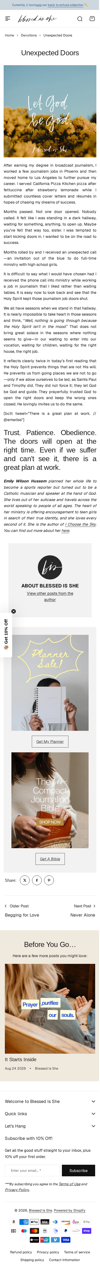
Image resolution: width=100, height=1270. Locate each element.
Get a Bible (50, 858)
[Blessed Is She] (37, 18)
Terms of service (75, 1265)
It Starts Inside (20, 1059)
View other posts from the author (50, 596)
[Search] (79, 18)
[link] (25, 880)
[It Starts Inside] (50, 1009)
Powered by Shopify (68, 1224)
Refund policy (19, 1265)
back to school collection (65, 5)
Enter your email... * (26, 1184)
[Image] (50, 683)
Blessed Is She (38, 1224)
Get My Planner (50, 741)
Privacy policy (46, 1265)
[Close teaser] (13, 611)
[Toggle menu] (7, 18)
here (65, 530)
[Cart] (92, 18)
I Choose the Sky (80, 524)
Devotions (29, 35)
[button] (6, 635)
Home (9, 35)
